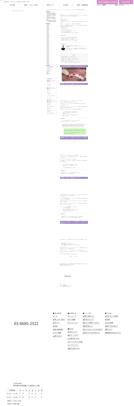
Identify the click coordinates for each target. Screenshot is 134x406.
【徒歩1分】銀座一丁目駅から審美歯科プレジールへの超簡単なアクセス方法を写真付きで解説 (51, 15)
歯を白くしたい (49, 89)
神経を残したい (49, 108)
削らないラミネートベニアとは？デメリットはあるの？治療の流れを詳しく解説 (70, 217)
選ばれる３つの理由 (111, 316)
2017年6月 (48, 49)
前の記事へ (71, 256)
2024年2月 (48, 33)
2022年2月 (48, 38)
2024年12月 (48, 27)
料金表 (63, 286)
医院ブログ (108, 329)
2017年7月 (48, 48)
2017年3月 (48, 52)
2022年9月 (48, 37)
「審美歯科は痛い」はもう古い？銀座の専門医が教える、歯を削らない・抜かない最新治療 (72, 216)
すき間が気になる (49, 93)
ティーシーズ (48, 68)
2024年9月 (48, 29)
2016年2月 (48, 61)
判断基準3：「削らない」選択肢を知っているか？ (67, 60)
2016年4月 (48, 59)
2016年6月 (48, 58)
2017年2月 (48, 53)
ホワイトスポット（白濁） (50, 95)
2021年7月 (48, 39)
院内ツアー (56, 323)
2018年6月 (48, 43)
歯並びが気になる (49, 99)
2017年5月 (48, 50)
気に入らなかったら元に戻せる (49, 111)
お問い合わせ (57, 336)
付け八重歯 (48, 84)
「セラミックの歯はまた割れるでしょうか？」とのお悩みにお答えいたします (70, 120)
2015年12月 (48, 62)
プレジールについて (49, 69)
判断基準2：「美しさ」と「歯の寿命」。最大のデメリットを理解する (70, 59)
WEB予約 (126, 2)
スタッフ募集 (57, 333)
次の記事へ (76, 256)
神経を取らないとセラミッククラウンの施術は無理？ (67, 173)
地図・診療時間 (58, 329)
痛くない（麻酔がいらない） (51, 106)
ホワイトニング (48, 70)
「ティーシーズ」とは (64, 215)
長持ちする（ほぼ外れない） (51, 113)
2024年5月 (48, 32)
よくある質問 (109, 323)
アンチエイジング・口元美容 (50, 66)
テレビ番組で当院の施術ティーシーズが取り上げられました (69, 56)
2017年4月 (48, 51)
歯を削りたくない (49, 104)
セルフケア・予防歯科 (49, 67)
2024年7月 (48, 31)
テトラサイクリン (49, 97)
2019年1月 (48, 41)
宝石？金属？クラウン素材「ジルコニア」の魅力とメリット (68, 121)
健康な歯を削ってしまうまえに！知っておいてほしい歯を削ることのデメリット (70, 172)
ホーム (55, 316)
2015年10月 (48, 63)
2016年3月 (48, 60)
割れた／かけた (49, 91)
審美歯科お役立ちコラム (113, 333)
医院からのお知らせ (111, 326)
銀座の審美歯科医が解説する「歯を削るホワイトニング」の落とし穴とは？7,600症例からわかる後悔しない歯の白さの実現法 (51, 21)
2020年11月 (48, 40)
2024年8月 (48, 30)
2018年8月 (48, 42)
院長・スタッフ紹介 (59, 319)
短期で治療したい (49, 102)
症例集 (107, 319)
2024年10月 (48, 28)
